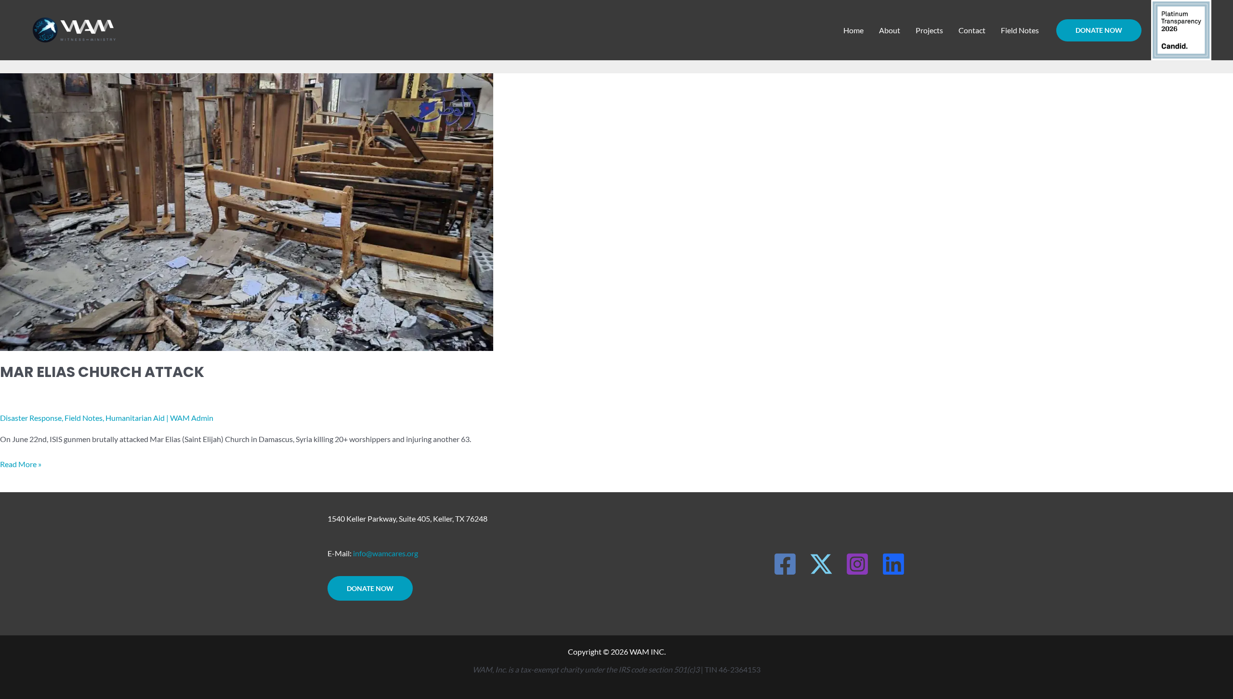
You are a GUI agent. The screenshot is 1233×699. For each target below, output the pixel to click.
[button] (1098, 30)
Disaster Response (31, 417)
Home (853, 30)
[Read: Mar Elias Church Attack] (246, 210)
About (889, 30)
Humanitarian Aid (135, 417)
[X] (821, 564)
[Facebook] (785, 564)
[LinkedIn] (893, 564)
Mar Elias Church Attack (102, 372)
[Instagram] (857, 564)
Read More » (20, 463)
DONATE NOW (370, 588)
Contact (971, 30)
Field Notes (1020, 30)
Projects (929, 30)
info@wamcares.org (385, 553)
